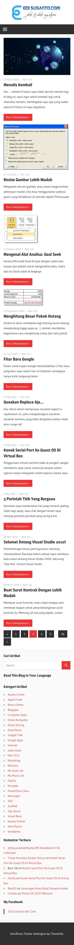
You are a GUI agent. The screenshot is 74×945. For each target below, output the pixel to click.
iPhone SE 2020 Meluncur (37, 893)
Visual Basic (15, 816)
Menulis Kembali (18, 84)
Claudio (12, 893)
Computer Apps (17, 715)
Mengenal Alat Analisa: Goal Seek (32, 254)
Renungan (14, 796)
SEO (10, 801)
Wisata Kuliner (16, 821)
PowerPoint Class (18, 791)
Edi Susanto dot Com (22, 911)
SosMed (12, 806)
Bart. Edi (27, 79)
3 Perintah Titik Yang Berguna (29, 498)
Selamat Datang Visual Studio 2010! (35, 541)
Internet (12, 745)
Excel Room (15, 730)
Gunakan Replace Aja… (24, 402)
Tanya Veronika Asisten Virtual (26, 858)
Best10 (12, 888)
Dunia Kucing (16, 725)
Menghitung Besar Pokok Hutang (32, 316)
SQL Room (14, 811)
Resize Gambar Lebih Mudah (28, 179)
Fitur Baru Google (19, 359)
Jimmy (12, 878)
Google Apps (15, 740)
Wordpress (14, 831)
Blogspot (13, 710)
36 (62, 634)
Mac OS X (13, 755)
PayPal (12, 780)
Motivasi (13, 765)
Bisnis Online (15, 704)
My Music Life (16, 775)
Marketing (14, 760)
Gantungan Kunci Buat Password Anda (44, 888)
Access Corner (16, 694)
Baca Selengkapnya (17, 117)
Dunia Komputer (18, 720)
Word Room (15, 826)
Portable (13, 786)
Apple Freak (15, 699)
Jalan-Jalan (14, 750)
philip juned (15, 848)
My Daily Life (15, 770)
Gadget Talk (15, 735)
